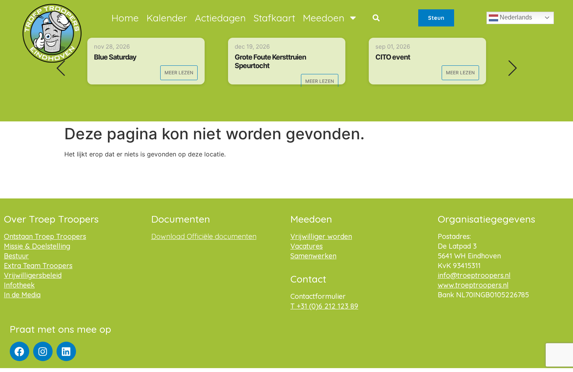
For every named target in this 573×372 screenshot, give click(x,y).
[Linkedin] (66, 351)
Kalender (167, 18)
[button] (376, 17)
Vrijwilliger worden (321, 236)
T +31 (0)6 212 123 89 (324, 306)
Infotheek (19, 285)
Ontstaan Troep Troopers (45, 236)
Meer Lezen (178, 72)
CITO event (392, 57)
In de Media (22, 294)
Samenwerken (313, 255)
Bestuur (16, 255)
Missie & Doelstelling (37, 246)
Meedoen (323, 18)
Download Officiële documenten (203, 236)
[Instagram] (43, 351)
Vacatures (306, 246)
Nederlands (515, 17)
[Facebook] (19, 351)
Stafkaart (274, 18)
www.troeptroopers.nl (473, 285)
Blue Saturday (115, 57)
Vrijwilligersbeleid (33, 275)
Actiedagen (220, 18)
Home (125, 18)
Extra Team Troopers (38, 265)
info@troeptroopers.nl (474, 275)
